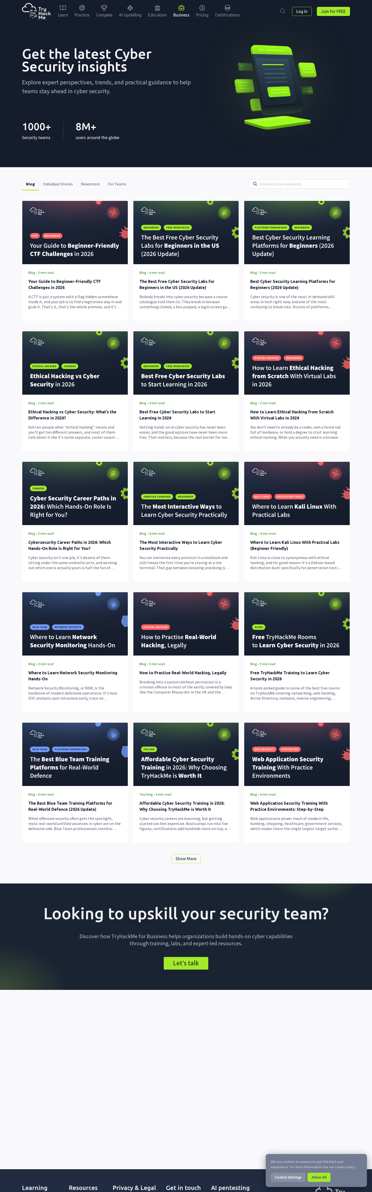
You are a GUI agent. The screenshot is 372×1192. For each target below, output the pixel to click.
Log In (301, 11)
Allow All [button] (319, 1177)
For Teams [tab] (117, 183)
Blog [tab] (30, 183)
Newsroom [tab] (90, 183)
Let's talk (186, 963)
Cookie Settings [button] (288, 1177)
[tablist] (76, 183)
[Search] (283, 11)
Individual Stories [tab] (58, 183)
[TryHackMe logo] (36, 11)
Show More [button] (186, 858)
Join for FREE (333, 11)
